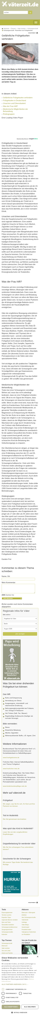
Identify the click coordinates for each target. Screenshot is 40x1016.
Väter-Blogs (25, 924)
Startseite (6, 28)
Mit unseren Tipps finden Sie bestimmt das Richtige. (18, 863)
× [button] (37, 957)
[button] (20, 984)
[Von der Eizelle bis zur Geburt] (30, 952)
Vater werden (6, 948)
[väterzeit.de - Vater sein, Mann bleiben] (20, 4)
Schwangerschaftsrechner (9, 927)
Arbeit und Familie (7, 953)
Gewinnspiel (25, 927)
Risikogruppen (9, 114)
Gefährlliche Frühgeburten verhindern (18, 98)
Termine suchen (6, 915)
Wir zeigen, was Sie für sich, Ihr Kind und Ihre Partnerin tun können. (19, 805)
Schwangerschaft (7, 943)
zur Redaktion (26, 934)
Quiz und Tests (6, 922)
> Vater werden (21, 28)
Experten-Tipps (6, 917)
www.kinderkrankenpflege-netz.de (15, 786)
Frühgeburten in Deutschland (14, 100)
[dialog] (20, 985)
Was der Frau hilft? (10, 106)
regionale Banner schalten (10, 920)
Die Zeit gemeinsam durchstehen (14, 819)
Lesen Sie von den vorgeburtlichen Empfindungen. (15, 833)
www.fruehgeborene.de (11, 757)
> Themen (12, 28)
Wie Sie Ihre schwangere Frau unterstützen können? (18, 848)
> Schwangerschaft (32, 28)
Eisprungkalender (7, 912)
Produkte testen (26, 929)
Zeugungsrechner (7, 929)
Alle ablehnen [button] (30, 1007)
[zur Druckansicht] (33, 33)
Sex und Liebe (6, 950)
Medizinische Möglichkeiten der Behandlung (15, 109)
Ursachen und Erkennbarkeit (14, 103)
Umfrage (24, 922)
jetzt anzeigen (20, 634)
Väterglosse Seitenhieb (29, 932)
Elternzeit (4, 946)
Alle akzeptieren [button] (11, 1007)
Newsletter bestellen (8, 924)
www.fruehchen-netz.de (11, 768)
